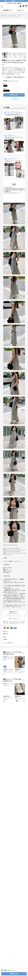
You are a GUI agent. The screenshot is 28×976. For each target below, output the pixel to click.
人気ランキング (20, 10)
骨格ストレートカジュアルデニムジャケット (14, 550)
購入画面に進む (14, 94)
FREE (5, 85)
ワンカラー (6, 90)
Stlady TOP (3, 15)
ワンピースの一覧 (12, 15)
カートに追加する (14, 98)
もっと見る (23, 653)
